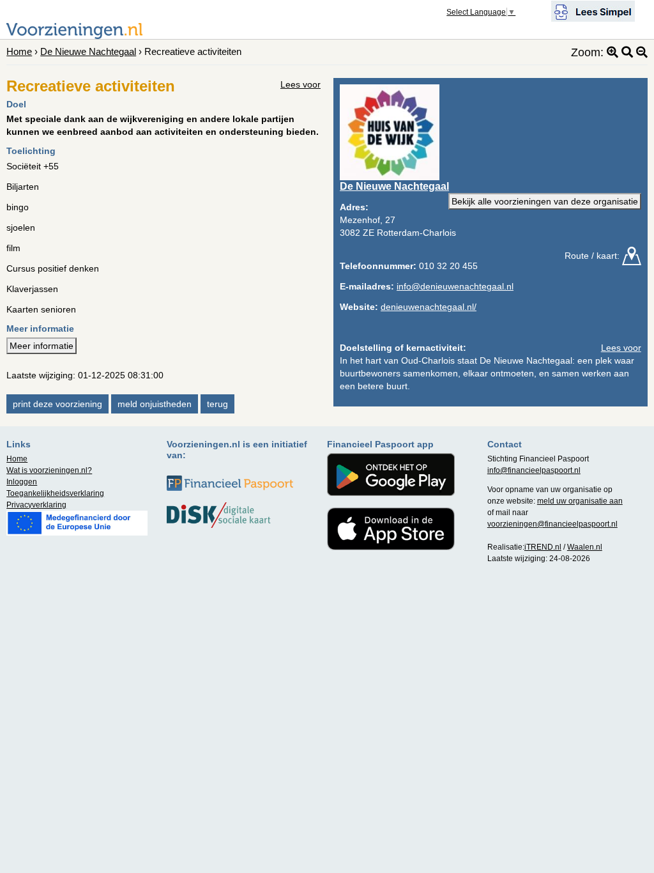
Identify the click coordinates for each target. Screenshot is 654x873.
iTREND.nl (542, 547)
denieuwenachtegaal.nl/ (428, 307)
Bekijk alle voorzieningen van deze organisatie (545, 201)
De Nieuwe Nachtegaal (88, 51)
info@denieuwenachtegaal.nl (455, 286)
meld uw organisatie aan (580, 501)
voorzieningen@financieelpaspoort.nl (552, 524)
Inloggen (21, 481)
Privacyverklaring (36, 504)
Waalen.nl (584, 547)
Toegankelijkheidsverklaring (55, 493)
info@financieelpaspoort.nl (534, 470)
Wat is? (49, 470)
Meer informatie (41, 346)
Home (19, 51)
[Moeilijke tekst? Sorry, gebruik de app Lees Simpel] (593, 10)
